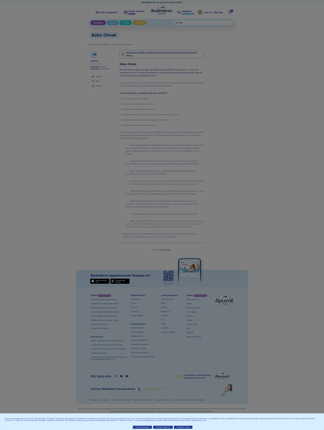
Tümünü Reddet (142, 427)
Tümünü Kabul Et (163, 427)
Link (204, 420)
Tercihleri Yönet (183, 427)
